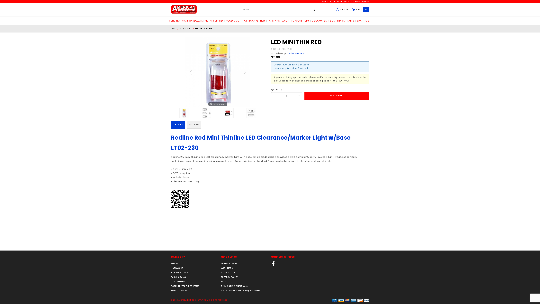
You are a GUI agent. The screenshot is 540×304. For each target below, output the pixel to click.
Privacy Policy (229, 277)
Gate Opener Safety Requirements (241, 290)
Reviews (194, 124)
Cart (361, 9)
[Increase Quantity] (299, 95)
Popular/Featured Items (185, 286)
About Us (326, 1)
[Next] (244, 72)
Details (178, 124)
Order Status (229, 263)
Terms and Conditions (234, 286)
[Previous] (190, 72)
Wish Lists (227, 268)
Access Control (181, 272)
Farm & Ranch (179, 277)
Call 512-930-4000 (359, 1)
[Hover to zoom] (217, 72)
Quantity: (277, 89)
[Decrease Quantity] (274, 95)
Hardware (177, 268)
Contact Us (340, 1)
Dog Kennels (178, 281)
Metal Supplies (179, 290)
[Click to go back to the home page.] (184, 9)
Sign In (344, 9)
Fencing (175, 263)
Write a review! (297, 53)
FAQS (224, 281)
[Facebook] (274, 264)
